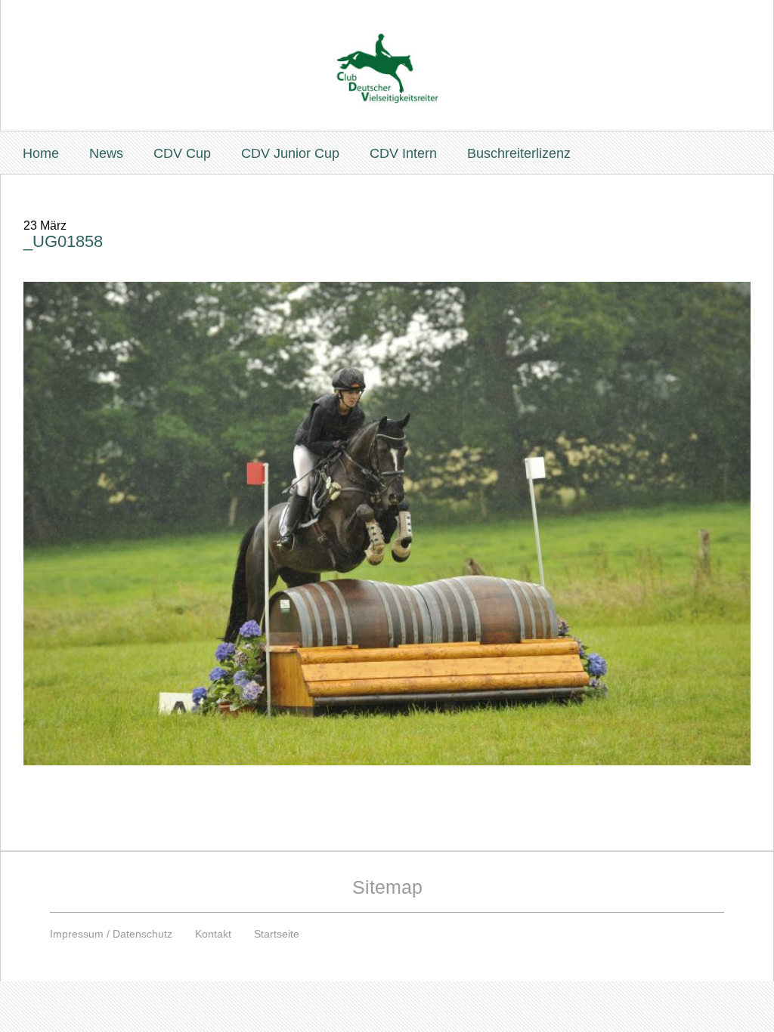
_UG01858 (63, 241)
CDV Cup (182, 153)
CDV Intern (403, 153)
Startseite (276, 934)
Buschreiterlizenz (519, 153)
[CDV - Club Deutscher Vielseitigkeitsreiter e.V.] (387, 54)
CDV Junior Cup (290, 153)
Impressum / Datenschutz (111, 934)
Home (41, 153)
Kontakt (213, 934)
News (106, 153)
